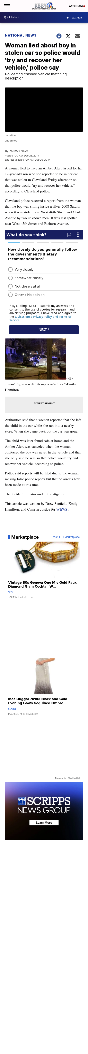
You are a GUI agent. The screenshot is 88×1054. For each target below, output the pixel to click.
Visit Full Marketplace (66, 537)
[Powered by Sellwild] (74, 778)
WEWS (61, 509)
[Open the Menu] (7, 6)
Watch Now (76, 6)
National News (21, 35)
